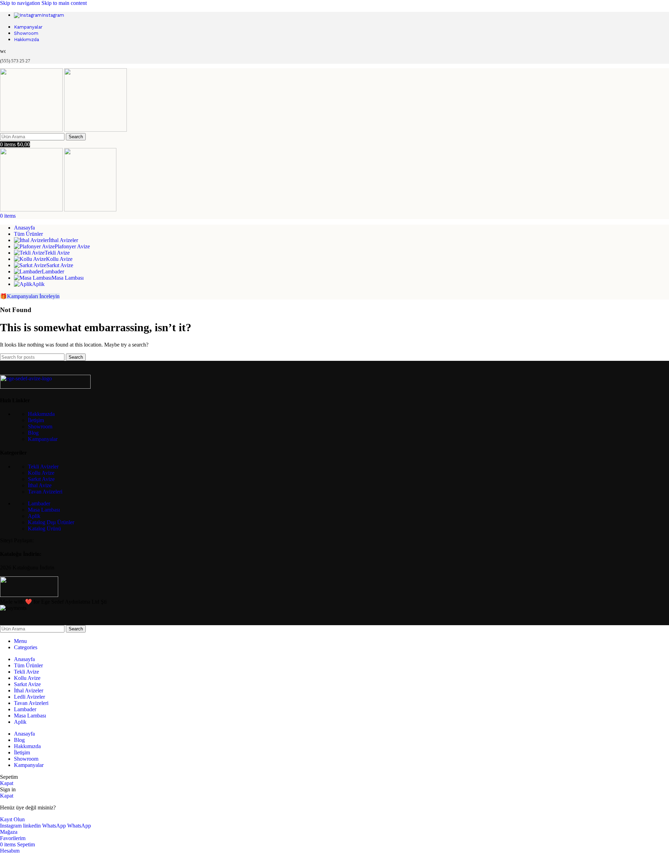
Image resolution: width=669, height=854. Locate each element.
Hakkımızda (41, 414)
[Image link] (45, 387)
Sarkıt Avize (41, 479)
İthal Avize (40, 485)
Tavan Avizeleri (45, 492)
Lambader (39, 503)
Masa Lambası (44, 510)
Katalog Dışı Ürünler (51, 522)
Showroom (40, 426)
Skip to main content (64, 3)
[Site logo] (32, 130)
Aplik (34, 516)
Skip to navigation (20, 3)
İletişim (36, 420)
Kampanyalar (42, 439)
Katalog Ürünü (44, 528)
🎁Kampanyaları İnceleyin (30, 296)
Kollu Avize (41, 473)
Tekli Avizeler (43, 466)
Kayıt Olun (12, 819)
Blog (33, 433)
